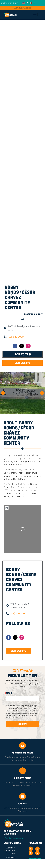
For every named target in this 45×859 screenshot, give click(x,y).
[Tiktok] (37, 849)
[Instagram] (28, 346)
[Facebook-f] (15, 346)
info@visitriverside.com (13, 838)
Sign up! (22, 724)
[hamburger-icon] (35, 14)
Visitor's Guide (22, 778)
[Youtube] (37, 853)
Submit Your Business (22, 8)
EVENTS (22, 803)
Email (9, 693)
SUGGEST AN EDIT (33, 314)
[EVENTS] (22, 796)
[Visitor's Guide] (22, 770)
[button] (3, 393)
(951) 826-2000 (16, 337)
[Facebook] (31, 853)
